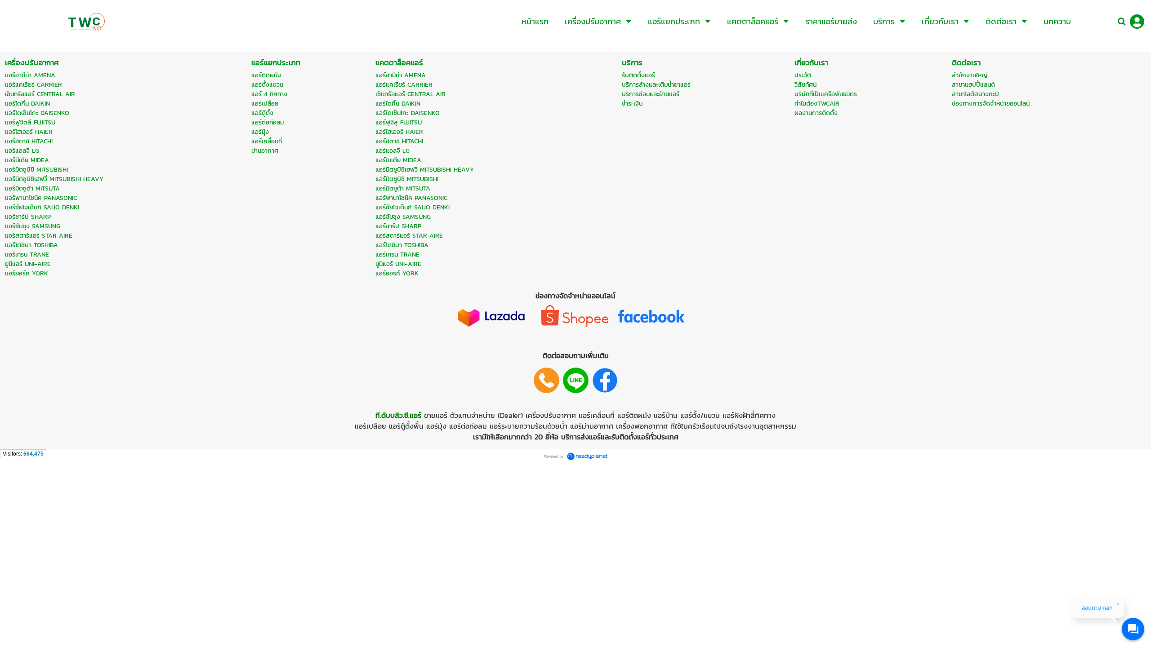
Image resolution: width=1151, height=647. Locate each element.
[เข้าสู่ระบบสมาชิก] (1137, 21)
